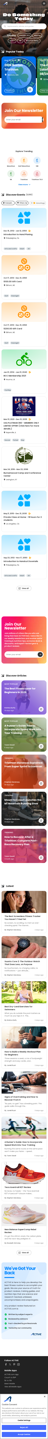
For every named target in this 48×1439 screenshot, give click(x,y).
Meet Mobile (9, 1383)
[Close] (44, 1396)
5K (11, 175)
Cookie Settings (24, 1420)
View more (23, 184)
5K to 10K (8, 1380)
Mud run (37, 35)
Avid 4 (12, 41)
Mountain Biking (32, 41)
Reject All (24, 1427)
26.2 (11, 161)
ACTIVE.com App (11, 1374)
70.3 (37, 175)
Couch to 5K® (10, 1377)
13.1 (24, 161)
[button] (18, 75)
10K (20, 41)
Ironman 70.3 (24, 35)
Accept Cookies (24, 1434)
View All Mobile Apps (12, 1386)
